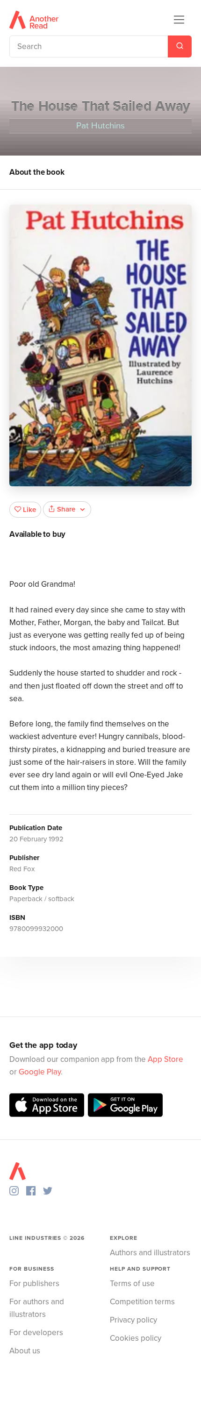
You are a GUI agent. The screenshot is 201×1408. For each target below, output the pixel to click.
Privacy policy (133, 1320)
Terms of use (132, 1283)
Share (66, 509)
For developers (36, 1332)
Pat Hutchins (100, 126)
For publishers (34, 1283)
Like (29, 509)
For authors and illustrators (36, 1308)
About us (24, 1351)
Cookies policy (135, 1338)
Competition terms (142, 1302)
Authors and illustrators (150, 1253)
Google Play (40, 1072)
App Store (165, 1059)
